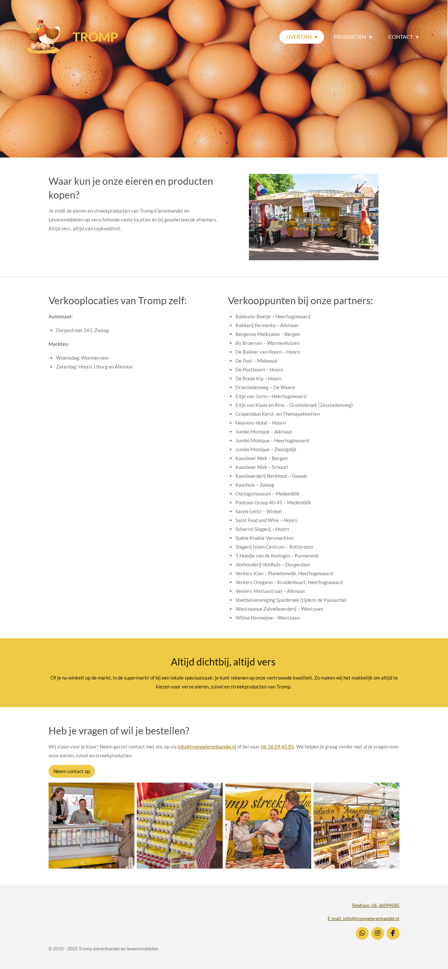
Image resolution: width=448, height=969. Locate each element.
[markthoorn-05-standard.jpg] (91, 825)
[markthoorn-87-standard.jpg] (356, 825)
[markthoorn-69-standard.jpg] (268, 825)
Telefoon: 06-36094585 (375, 905)
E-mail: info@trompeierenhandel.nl (363, 918)
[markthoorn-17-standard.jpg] (180, 825)
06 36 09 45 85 (277, 746)
